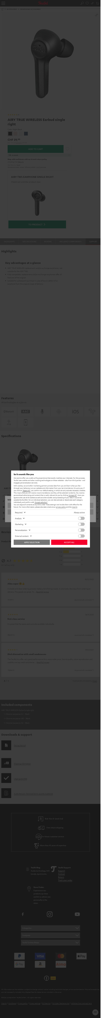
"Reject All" (26, 490)
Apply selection (31, 542)
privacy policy (61, 507)
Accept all (69, 542)
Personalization (21, 530)
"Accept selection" (41, 502)
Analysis (18, 518)
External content (22, 536)
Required (18, 512)
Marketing (19, 524)
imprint (74, 507)
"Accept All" (73, 495)
